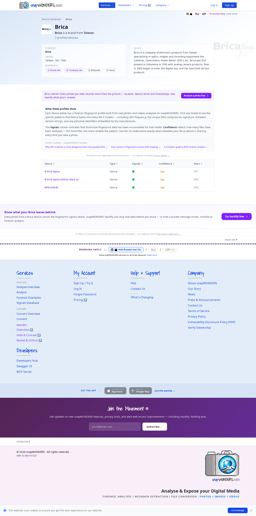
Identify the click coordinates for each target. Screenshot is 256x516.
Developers (124, 5)
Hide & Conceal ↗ (29, 335)
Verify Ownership (199, 328)
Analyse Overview (28, 287)
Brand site (55, 70)
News (191, 294)
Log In (78, 289)
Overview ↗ (25, 330)
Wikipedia (95, 70)
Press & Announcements (204, 300)
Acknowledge (237, 510)
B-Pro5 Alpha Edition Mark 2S (62, 179)
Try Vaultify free (234, 216)
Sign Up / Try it (83, 283)
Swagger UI (24, 366)
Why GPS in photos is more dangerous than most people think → (76, 147)
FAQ (133, 283)
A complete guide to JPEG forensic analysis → (186, 147)
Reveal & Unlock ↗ (29, 340)
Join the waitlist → (165, 390)
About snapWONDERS (202, 283)
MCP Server (24, 372)
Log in (214, 5)
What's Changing (142, 297)
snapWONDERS (35, 451)
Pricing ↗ (145, 5)
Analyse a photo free (194, 95)
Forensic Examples (29, 297)
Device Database (51, 19)
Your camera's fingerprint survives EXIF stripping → (136, 147)
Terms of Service (199, 311)
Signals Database (28, 303)
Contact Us (138, 289)
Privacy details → (161, 155)
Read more (152, 255)
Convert (22, 319)
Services (105, 5)
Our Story (194, 289)
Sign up (229, 5)
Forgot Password (85, 294)
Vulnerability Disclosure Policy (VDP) (211, 322)
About (112, 70)
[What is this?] (147, 408)
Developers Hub (27, 361)
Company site (75, 70)
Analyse (22, 292)
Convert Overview (28, 314)
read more (232, 13)
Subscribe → (155, 426)
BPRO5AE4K (51, 187)
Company (161, 5)
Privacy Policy (197, 316)
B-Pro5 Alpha (52, 171)
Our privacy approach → (168, 233)
